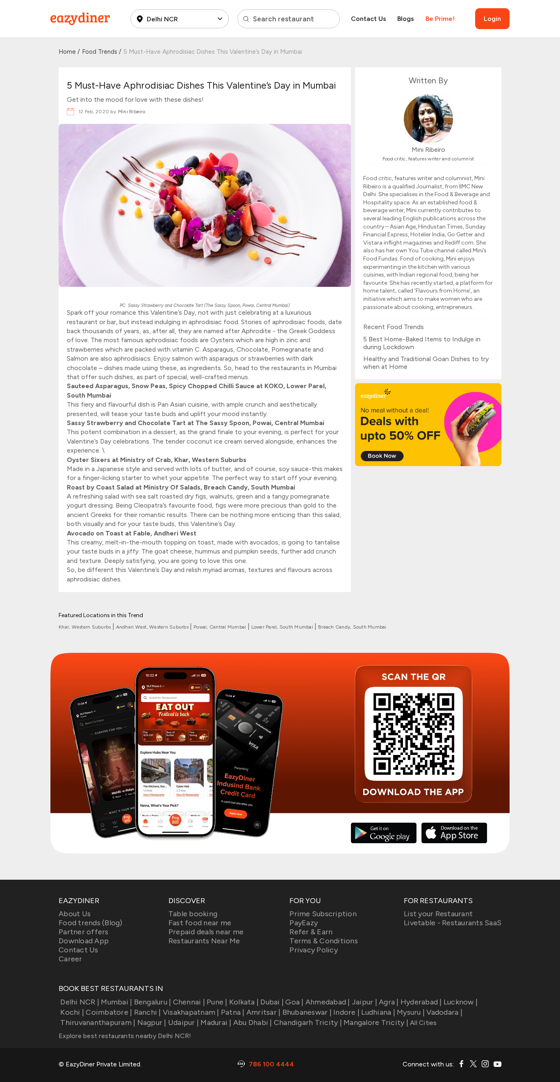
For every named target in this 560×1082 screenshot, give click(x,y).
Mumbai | (116, 1002)
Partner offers (84, 931)
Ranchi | (147, 1012)
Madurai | (215, 1022)
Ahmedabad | (327, 1002)
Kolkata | (244, 1002)
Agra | (389, 1002)
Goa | (294, 1002)
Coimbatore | (109, 1012)
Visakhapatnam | (191, 1012)
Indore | (346, 1012)
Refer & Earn (310, 931)
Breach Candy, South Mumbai (352, 627)
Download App (84, 940)
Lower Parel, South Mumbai (283, 627)
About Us (75, 913)
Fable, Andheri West (164, 533)
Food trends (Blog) (91, 922)
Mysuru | (411, 1012)
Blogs (405, 19)
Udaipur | (183, 1022)
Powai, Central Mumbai (220, 627)
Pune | (217, 1002)
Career (70, 958)
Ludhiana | (378, 1012)
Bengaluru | (152, 1002)
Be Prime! (440, 19)
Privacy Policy (313, 949)
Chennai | (189, 1002)
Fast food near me (199, 922)
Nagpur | (151, 1022)
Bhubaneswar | (307, 1012)
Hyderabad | (421, 1002)
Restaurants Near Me (204, 940)
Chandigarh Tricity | (308, 1022)
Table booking (192, 913)
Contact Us (368, 19)
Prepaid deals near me (206, 931)
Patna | (233, 1012)
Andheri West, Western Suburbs (153, 627)
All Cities (422, 1023)
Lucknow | (461, 1002)
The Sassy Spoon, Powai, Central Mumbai (247, 305)
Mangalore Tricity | (376, 1022)
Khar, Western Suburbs (85, 627)
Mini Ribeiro (131, 111)
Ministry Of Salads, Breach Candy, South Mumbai (219, 487)
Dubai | (272, 1002)
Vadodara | (444, 1012)
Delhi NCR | (79, 1002)
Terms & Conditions (323, 940)
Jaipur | (364, 1002)
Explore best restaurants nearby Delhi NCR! (125, 1036)
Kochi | (72, 1012)
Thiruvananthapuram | (97, 1022)
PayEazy (303, 922)
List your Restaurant (438, 913)
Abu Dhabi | (252, 1022)
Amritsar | (263, 1012)
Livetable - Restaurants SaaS (452, 922)
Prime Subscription (323, 913)
